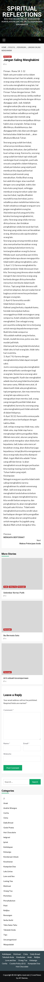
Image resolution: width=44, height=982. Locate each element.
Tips (5, 935)
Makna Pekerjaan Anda (30, 542)
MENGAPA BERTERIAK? (14, 536)
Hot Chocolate (9, 832)
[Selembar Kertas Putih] (22, 574)
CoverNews (36, 975)
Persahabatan (9, 901)
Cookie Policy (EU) (17, 963)
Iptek (5, 842)
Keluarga (7, 852)
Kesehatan (8, 862)
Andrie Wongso (10, 808)
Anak (5, 587)
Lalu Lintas (8, 871)
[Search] (39, 40)
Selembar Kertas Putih (13, 593)
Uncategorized (9, 940)
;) (4, 798)
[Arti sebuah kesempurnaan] (22, 659)
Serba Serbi (8, 920)
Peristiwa (7, 896)
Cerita (6, 813)
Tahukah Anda (9, 930)
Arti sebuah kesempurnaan (15, 678)
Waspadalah (8, 944)
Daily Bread (8, 823)
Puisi (5, 905)
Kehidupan (8, 847)
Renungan (7, 56)
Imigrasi (6, 837)
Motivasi (7, 886)
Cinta (5, 818)
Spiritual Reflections (22, 11)
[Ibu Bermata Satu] (22, 616)
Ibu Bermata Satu (11, 635)
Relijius (6, 910)
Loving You (8, 881)
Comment (8, 710)
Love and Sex (9, 876)
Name (6, 743)
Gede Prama (8, 827)
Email (26, 743)
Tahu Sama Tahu (10, 925)
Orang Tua (12, 587)
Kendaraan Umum (10, 857)
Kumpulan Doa (9, 866)
